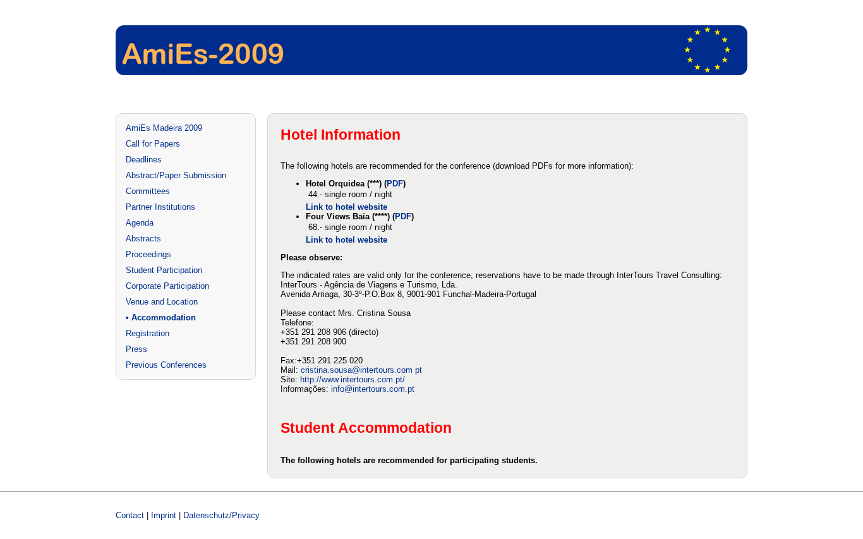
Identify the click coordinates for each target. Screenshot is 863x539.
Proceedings (148, 254)
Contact (130, 515)
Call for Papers (153, 143)
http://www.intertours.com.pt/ (352, 379)
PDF (395, 183)
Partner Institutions (160, 207)
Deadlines (144, 159)
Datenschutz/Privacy (221, 515)
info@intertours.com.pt (372, 389)
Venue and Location (162, 301)
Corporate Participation (167, 286)
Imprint (163, 515)
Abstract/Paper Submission (176, 175)
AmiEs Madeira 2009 (164, 128)
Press (136, 349)
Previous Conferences (166, 365)
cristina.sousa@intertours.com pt (361, 370)
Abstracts (143, 238)
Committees (148, 191)
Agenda (140, 222)
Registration (147, 333)
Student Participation (164, 270)
